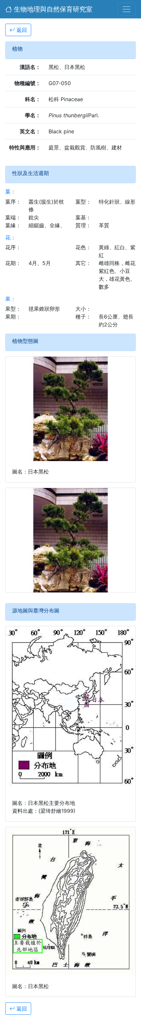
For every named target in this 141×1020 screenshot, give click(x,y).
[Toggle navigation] (126, 9)
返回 (21, 30)
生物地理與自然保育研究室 (52, 9)
